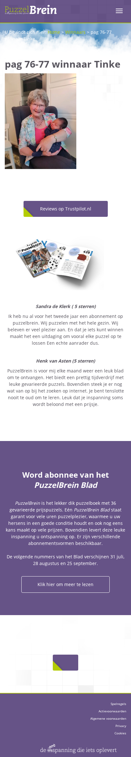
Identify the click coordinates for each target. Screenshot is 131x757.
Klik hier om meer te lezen (65, 584)
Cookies (120, 733)
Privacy (120, 726)
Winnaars (75, 32)
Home (54, 32)
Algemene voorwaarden (108, 718)
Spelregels (118, 704)
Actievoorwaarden (112, 711)
